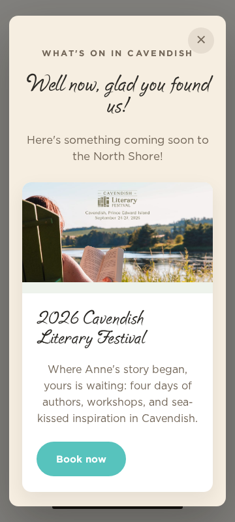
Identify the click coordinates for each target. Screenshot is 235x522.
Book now (81, 459)
